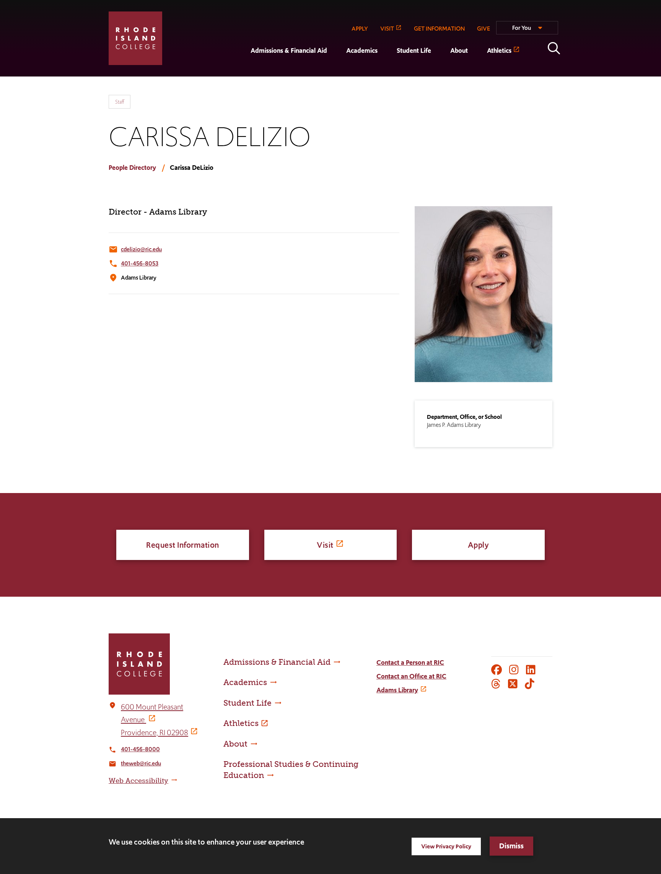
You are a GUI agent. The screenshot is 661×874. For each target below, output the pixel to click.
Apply (478, 544)
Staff (119, 101)
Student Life (414, 50)
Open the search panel (554, 48)
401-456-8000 (140, 749)
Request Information (182, 544)
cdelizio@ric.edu (141, 249)
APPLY (360, 28)
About (459, 50)
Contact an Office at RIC (411, 676)
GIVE (483, 28)
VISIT (387, 28)
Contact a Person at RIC (410, 662)
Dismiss (511, 846)
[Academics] (336, 71)
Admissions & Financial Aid (289, 50)
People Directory (132, 167)
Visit (325, 544)
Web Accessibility (138, 780)
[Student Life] (387, 71)
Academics (362, 50)
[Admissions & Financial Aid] (241, 71)
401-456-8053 (139, 263)
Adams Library (397, 690)
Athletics (499, 50)
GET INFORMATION (439, 28)
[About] (440, 71)
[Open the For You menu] (527, 31)
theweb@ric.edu (141, 763)
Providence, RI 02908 (154, 732)
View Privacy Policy (446, 846)
